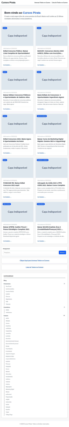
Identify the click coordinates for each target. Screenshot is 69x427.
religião (7, 399)
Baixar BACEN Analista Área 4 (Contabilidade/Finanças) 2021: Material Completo (49, 229)
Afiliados (8, 320)
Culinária (8, 336)
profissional (8, 394)
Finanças (8, 364)
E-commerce (9, 351)
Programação (9, 397)
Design (7, 346)
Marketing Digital (10, 389)
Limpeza (8, 381)
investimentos (9, 376)
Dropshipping (9, 348)
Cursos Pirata (8, 2)
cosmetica (8, 333)
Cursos (6, 315)
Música (7, 391)
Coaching (8, 326)
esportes (8, 361)
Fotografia (8, 366)
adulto (7, 318)
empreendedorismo (10, 359)
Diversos (8, 296)
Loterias (8, 384)
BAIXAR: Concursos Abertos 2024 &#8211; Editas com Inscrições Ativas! (50, 53)
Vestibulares (9, 312)
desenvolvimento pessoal (12, 343)
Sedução (8, 407)
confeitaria (8, 328)
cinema (7, 323)
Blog (5, 280)
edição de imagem (10, 353)
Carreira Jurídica (10, 289)
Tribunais (8, 304)
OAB (7, 301)
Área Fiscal (8, 286)
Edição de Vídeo (10, 356)
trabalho (8, 409)
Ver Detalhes (7, 65)
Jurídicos (8, 379)
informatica (8, 374)
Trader (7, 412)
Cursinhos (7, 307)
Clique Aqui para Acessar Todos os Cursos (34, 260)
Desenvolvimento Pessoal (12, 341)
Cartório (8, 294)
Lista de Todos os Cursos (60, 2)
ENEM (7, 310)
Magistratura (9, 299)
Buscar (62, 252)
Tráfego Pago (9, 414)
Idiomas (8, 371)
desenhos (8, 338)
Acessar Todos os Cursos (42, 2)
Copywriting (9, 331)
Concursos (7, 283)
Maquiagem (9, 386)
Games (7, 369)
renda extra (8, 402)
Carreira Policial (10, 291)
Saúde (7, 404)
